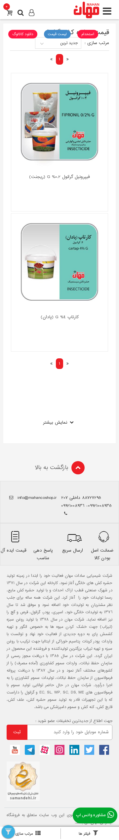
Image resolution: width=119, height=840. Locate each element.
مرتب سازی (24, 833)
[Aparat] (44, 750)
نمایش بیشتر (55, 422)
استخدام (87, 34)
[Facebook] (104, 750)
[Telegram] (29, 750)
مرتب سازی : (97, 43)
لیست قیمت (57, 34)
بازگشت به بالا (51, 467)
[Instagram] (59, 750)
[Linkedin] (74, 750)
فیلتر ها (84, 833)
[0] (9, 14)
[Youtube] (14, 750)
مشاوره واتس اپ (91, 815)
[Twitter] (89, 750)
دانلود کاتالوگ (22, 34)
